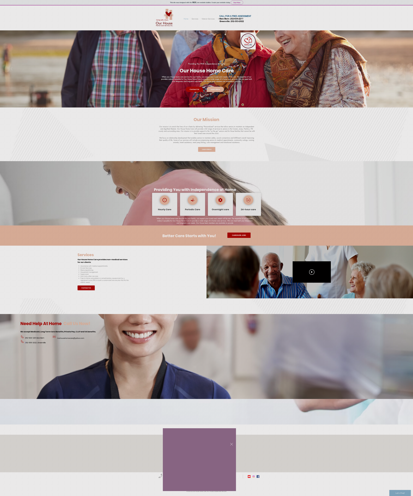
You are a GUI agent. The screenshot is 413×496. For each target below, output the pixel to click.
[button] (231, 444)
